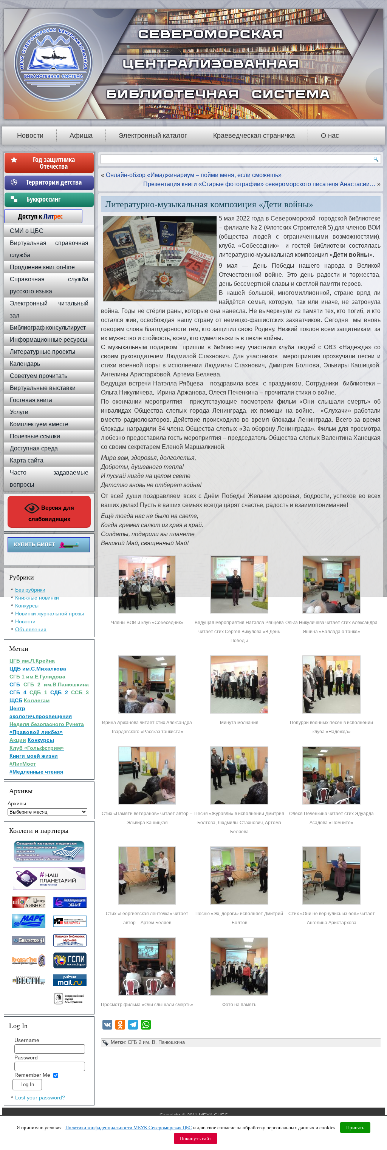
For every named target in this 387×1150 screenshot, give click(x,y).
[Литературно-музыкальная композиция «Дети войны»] (147, 613)
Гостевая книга (31, 400)
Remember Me (32, 1075)
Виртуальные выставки (43, 388)
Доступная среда (34, 448)
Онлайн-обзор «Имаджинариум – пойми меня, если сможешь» (194, 175)
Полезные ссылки (35, 436)
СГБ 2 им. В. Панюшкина (156, 1042)
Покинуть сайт (195, 1138)
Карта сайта (26, 460)
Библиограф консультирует (48, 327)
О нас (330, 135)
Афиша (81, 135)
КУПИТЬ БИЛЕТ (34, 544)
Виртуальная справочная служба (49, 249)
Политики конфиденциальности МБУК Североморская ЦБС (128, 1127)
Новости (30, 135)
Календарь (25, 364)
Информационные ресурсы (48, 339)
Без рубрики (30, 590)
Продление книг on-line (42, 267)
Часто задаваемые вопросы (49, 478)
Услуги (19, 412)
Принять (355, 1127)
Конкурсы (27, 606)
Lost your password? (40, 1098)
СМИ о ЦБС (26, 231)
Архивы (17, 803)
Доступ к (37, 215)
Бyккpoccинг (54, 198)
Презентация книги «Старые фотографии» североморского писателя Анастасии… (259, 184)
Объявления (30, 629)
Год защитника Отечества (54, 163)
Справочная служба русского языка (49, 285)
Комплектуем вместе (39, 424)
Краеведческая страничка (254, 135)
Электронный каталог (153, 135)
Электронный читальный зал (49, 309)
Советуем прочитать (38, 376)
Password (26, 1057)
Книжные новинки (37, 598)
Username (26, 1040)
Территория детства (54, 182)
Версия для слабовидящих (51, 513)
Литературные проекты (43, 351)
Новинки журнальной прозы (49, 613)
